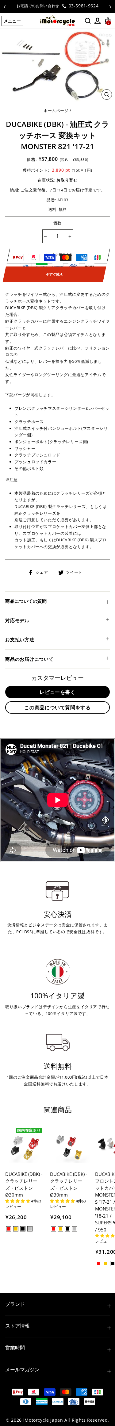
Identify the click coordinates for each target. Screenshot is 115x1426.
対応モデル (17, 620)
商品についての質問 (26, 601)
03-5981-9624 (82, 6)
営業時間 (15, 1347)
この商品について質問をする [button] (57, 707)
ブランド (15, 1304)
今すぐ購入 (54, 274)
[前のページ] (5, 6)
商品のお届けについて (29, 659)
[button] (18, 1201)
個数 (57, 223)
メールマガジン (22, 1369)
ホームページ (56, 110)
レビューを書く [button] (57, 692)
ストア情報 (17, 1325)
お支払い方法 (19, 639)
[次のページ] (110, 6)
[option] (57, 6)
